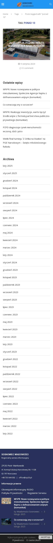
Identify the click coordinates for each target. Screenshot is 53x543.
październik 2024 (11, 195)
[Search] (50, 4)
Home (5, 14)
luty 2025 (8, 165)
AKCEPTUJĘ (45, 537)
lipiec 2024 (8, 217)
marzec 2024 (9, 247)
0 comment (27, 68)
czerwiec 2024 (10, 225)
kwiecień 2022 (10, 418)
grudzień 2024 (10, 180)
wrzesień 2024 (10, 202)
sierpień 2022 (10, 388)
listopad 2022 (10, 366)
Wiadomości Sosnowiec (28, 511)
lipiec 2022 (8, 396)
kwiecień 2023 (10, 329)
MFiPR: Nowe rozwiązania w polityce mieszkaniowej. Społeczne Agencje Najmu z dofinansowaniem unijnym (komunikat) (25, 93)
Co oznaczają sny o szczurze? (18, 104)
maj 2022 (8, 411)
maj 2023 (8, 321)
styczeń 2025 (10, 173)
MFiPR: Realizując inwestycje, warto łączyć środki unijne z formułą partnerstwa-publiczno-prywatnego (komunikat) (26, 116)
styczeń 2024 (10, 262)
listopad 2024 (10, 188)
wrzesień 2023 (10, 292)
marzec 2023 (9, 336)
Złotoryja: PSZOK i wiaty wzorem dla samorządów (26, 44)
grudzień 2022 (10, 359)
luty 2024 (8, 254)
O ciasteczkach (33, 540)
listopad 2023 (10, 277)
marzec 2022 (9, 426)
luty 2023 (8, 344)
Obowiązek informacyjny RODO (17, 489)
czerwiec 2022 (10, 403)
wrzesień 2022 (10, 381)
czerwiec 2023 (10, 314)
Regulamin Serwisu (36, 493)
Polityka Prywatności (11, 493)
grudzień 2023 (10, 269)
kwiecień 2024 (10, 240)
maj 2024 (8, 232)
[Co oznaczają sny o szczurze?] (6, 521)
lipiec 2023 (8, 307)
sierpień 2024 (10, 210)
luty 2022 (8, 433)
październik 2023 (11, 284)
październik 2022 (11, 374)
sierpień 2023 (10, 299)
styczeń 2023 (10, 351)
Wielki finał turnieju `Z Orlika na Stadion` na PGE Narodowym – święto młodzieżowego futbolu (24, 142)
